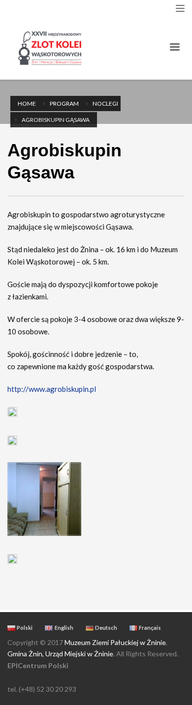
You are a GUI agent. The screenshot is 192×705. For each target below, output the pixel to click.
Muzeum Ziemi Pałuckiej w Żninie (115, 642)
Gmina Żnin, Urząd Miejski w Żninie (60, 653)
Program (64, 103)
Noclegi (105, 103)
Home (27, 103)
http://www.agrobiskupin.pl (51, 388)
